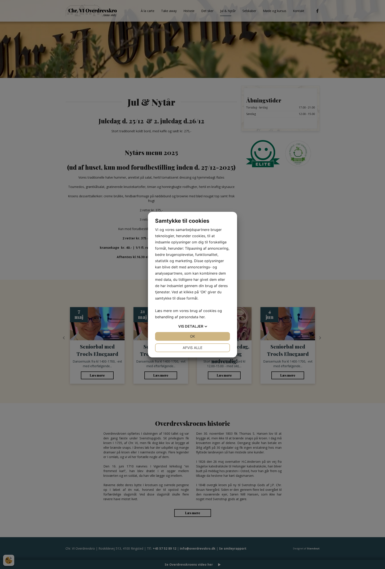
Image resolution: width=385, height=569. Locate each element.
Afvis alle (193, 347)
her (202, 317)
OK (192, 336)
